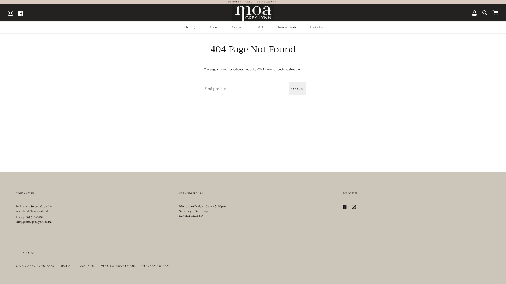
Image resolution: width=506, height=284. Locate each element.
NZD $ (25, 253)
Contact (237, 27)
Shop (188, 27)
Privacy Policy (155, 266)
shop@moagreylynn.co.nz (34, 222)
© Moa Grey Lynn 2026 (35, 266)
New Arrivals (287, 27)
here (268, 69)
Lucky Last (317, 27)
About (214, 27)
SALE (260, 27)
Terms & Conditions (118, 266)
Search (297, 89)
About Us (87, 266)
